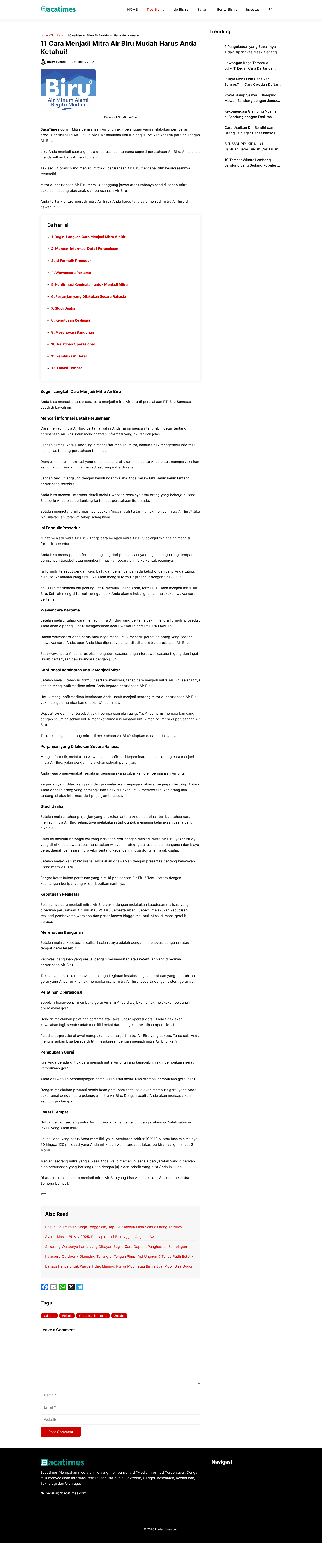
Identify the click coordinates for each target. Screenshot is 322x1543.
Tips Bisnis (155, 9)
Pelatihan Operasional (76, 344)
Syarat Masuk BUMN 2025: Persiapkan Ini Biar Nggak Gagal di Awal (101, 1237)
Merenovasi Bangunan (74, 332)
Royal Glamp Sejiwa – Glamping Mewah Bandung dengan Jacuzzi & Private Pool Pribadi (252, 100)
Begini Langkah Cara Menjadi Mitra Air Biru (91, 237)
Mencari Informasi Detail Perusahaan (86, 248)
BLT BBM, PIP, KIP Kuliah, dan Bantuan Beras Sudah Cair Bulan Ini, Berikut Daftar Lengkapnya (251, 149)
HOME (132, 9)
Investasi (253, 9)
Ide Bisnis (180, 9)
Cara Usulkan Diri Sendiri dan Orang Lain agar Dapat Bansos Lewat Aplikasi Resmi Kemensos (251, 133)
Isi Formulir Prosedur (73, 260)
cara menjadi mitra (94, 1315)
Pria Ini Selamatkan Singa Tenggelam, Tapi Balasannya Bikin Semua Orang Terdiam (113, 1227)
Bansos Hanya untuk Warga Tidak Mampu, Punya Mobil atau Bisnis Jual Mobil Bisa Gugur (119, 1266)
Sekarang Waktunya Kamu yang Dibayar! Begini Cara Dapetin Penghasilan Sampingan (116, 1246)
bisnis (68, 1315)
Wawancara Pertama (73, 272)
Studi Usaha (65, 308)
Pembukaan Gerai (71, 356)
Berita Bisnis (227, 9)
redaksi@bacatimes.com (66, 1493)
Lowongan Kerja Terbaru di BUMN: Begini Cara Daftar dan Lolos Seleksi (250, 68)
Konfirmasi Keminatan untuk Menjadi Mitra (91, 284)
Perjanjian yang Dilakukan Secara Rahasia (90, 296)
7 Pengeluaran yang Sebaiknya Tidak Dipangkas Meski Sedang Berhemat (251, 52)
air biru (50, 1315)
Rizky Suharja (57, 61)
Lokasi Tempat (69, 368)
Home (44, 35)
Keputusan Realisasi (72, 320)
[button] (271, 9)
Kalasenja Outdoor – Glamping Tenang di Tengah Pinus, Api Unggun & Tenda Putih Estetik (119, 1256)
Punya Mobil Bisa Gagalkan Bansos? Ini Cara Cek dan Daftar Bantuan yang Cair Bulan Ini (251, 84)
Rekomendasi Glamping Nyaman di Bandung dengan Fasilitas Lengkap (252, 116)
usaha (120, 1315)
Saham (202, 9)
